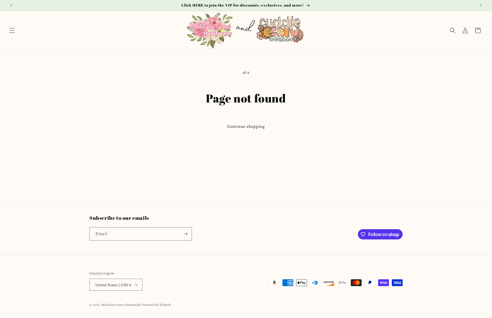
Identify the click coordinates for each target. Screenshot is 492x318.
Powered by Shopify (156, 305)
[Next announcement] (481, 5)
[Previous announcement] (11, 5)
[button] (12, 30)
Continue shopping (246, 126)
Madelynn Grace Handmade (121, 305)
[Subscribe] (185, 234)
